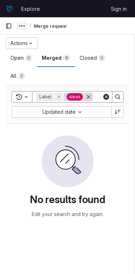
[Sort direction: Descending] (117, 112)
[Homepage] (9, 8)
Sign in (119, 9)
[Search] (117, 97)
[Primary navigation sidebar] (8, 26)
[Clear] (106, 97)
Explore (30, 9)
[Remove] (88, 97)
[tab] (21, 58)
